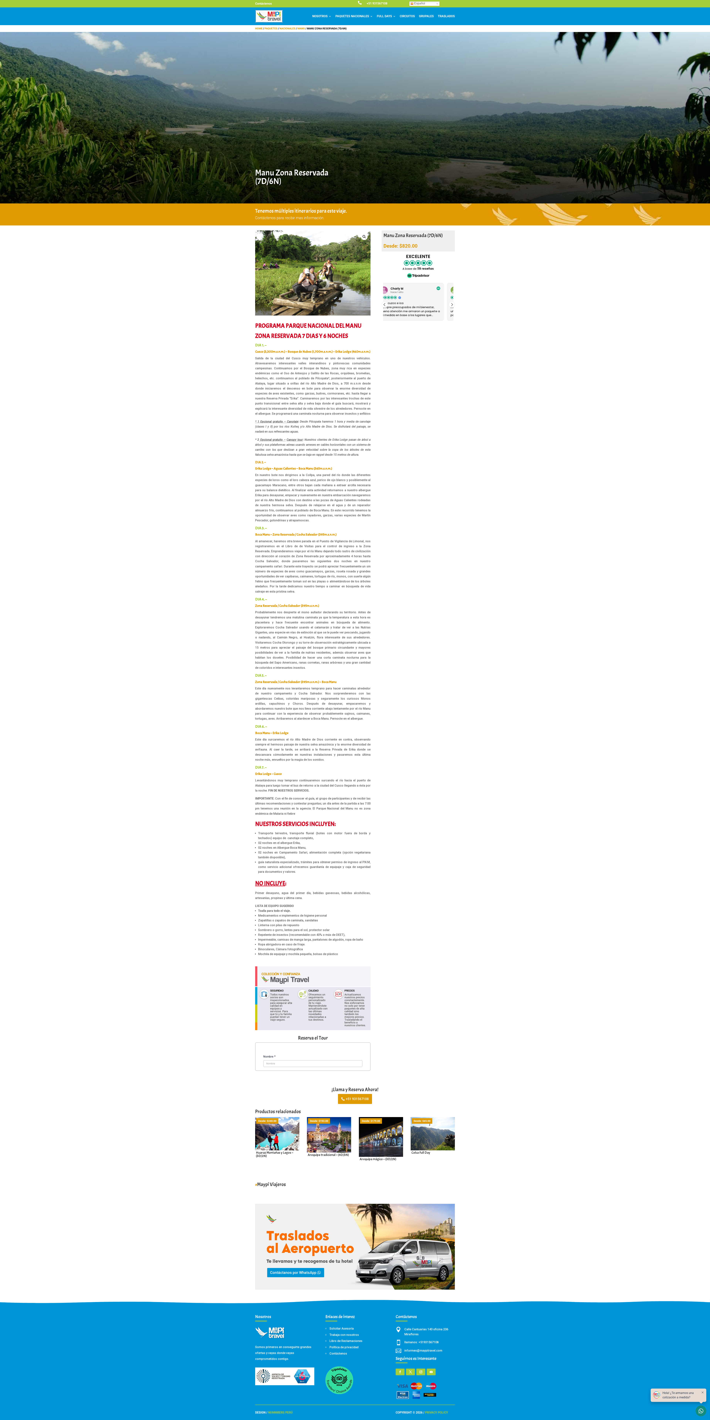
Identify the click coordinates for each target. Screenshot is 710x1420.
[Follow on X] (410, 1372)
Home (259, 28)
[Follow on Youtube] (431, 1372)
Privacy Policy (436, 1412)
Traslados (446, 16)
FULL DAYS (384, 16)
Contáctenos (263, 3)
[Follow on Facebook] (400, 1372)
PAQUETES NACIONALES (352, 16)
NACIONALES (287, 28)
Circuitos (407, 16)
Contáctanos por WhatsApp (293, 1272)
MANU (301, 28)
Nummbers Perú (280, 1412)
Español (419, 3)
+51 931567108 (357, 1099)
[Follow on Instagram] (420, 1372)
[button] (364, 236)
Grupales (426, 16)
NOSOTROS (320, 16)
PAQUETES (271, 28)
